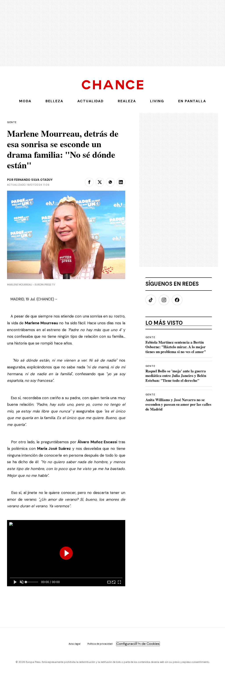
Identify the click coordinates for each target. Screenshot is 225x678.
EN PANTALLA (192, 101)
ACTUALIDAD (90, 101)
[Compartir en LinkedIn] (120, 182)
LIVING (157, 101)
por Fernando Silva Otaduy (30, 180)
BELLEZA (54, 101)
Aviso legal (74, 644)
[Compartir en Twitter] (99, 182)
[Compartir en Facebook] (89, 182)
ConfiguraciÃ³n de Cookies (138, 643)
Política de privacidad (99, 644)
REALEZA (127, 101)
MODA (25, 101)
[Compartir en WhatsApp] (110, 182)
